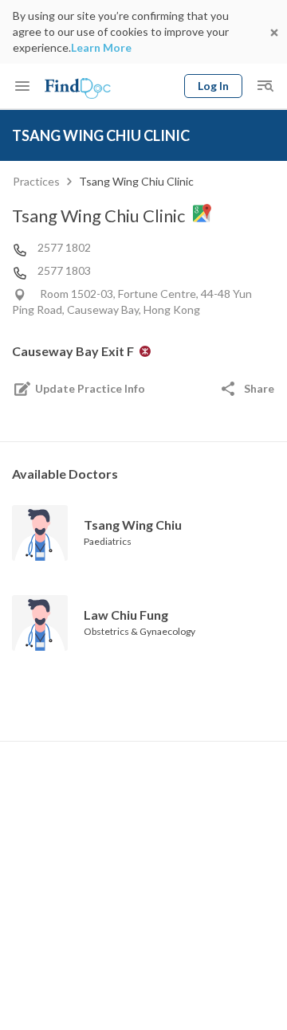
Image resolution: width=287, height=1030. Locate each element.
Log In (213, 85)
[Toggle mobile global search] (264, 86)
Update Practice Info (90, 388)
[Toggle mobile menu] (22, 86)
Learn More (101, 47)
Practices (36, 181)
